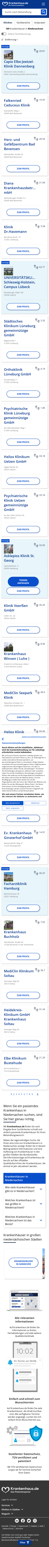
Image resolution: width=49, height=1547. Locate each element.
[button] (10, 40)
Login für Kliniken (9, 1499)
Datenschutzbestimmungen (34, 736)
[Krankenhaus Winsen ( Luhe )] (8, 646)
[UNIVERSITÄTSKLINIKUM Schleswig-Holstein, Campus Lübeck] (8, 270)
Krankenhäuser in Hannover (23, 1263)
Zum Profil (23, 85)
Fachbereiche (23, 22)
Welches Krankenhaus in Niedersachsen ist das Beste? (20, 1220)
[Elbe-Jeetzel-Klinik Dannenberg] (8, 54)
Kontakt (5, 1526)
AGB (41, 1526)
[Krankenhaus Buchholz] (8, 925)
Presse (13, 1526)
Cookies (34, 1526)
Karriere (19, 1528)
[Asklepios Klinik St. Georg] (8, 549)
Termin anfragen (23, 582)
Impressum (23, 1526)
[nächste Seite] (37, 1094)
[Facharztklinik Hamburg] (8, 876)
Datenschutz (8, 1528)
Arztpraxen (39, 22)
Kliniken (8, 22)
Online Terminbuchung (19, 33)
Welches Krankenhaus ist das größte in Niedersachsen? (20, 1203)
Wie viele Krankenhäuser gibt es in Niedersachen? (20, 1189)
